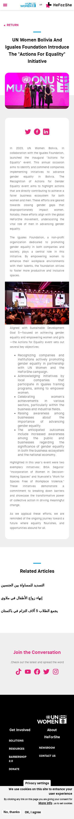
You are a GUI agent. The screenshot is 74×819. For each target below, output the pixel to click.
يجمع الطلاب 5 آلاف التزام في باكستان (29, 610)
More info (45, 803)
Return (13, 25)
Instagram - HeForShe (55, 672)
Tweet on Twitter (28, 132)
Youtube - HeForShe (28, 672)
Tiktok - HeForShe (18, 672)
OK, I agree (33, 812)
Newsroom (47, 747)
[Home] (59, 5)
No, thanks (12, 812)
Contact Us (47, 756)
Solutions (16, 740)
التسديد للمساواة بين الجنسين (22, 585)
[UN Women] (28, 5)
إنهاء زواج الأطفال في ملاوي (21, 598)
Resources (16, 748)
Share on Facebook (37, 132)
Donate (14, 769)
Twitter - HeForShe (46, 672)
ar (40, 4)
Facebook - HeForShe (37, 672)
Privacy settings (37, 783)
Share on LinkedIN (46, 132)
